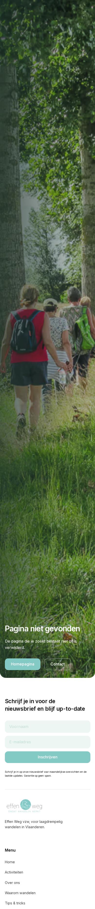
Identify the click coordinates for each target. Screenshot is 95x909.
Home (10, 862)
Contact (57, 664)
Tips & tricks (15, 903)
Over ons (12, 883)
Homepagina (22, 664)
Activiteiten (14, 872)
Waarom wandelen (20, 893)
